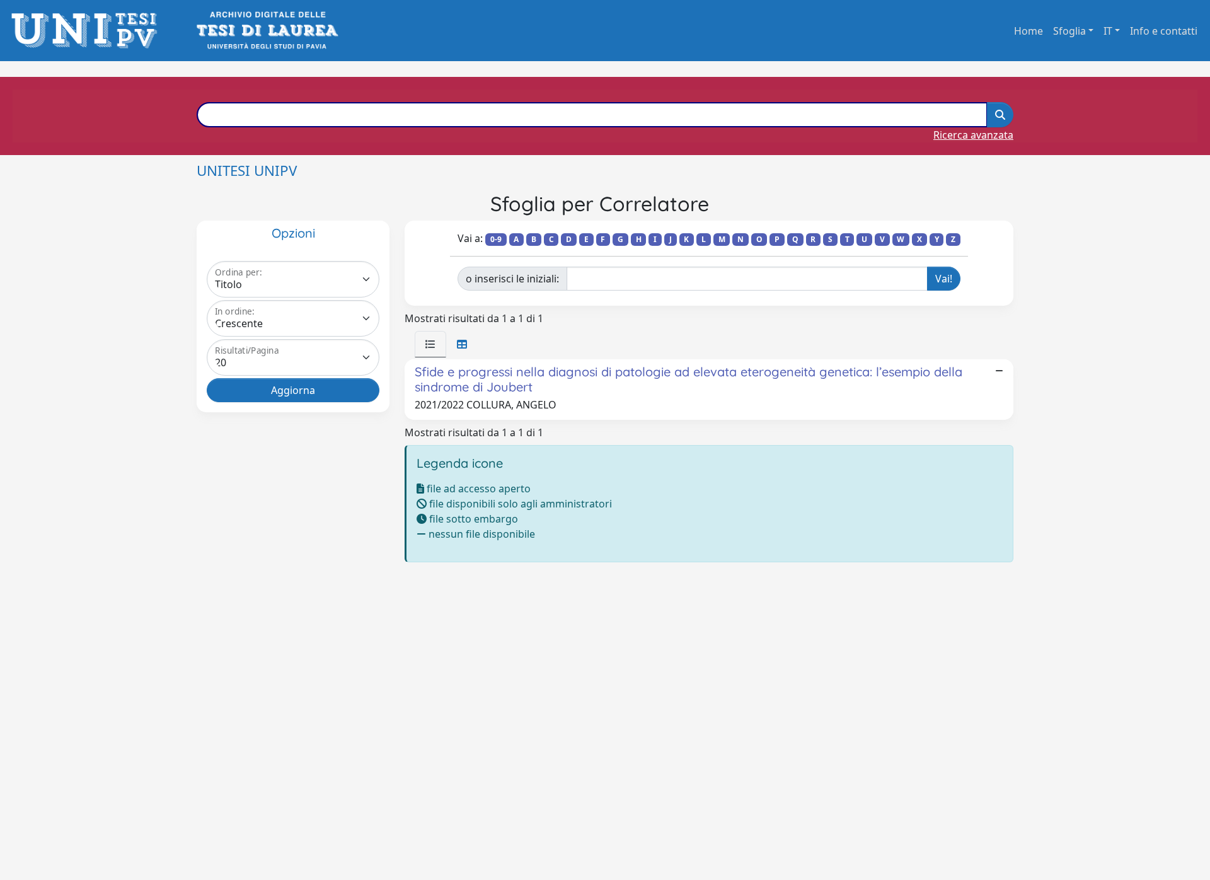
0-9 (496, 239)
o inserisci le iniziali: (512, 279)
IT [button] (1107, 31)
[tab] (430, 344)
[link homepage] (88, 31)
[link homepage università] (266, 31)
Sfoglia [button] (1069, 31)
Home (1028, 31)
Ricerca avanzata (973, 135)
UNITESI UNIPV (247, 170)
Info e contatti (1163, 31)
